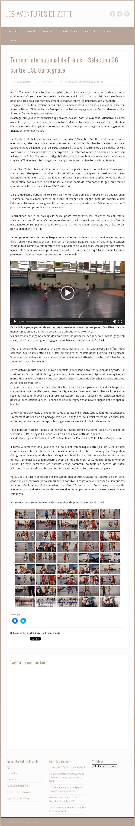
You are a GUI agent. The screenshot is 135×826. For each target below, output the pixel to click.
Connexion (12, 779)
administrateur (24, 81)
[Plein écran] (120, 321)
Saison (30, 31)
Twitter (120, 14)
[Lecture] (15, 321)
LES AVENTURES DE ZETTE (39, 13)
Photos (90, 31)
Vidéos (107, 31)
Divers (12, 40)
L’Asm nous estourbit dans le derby (67, 807)
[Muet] (114, 321)
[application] (67, 293)
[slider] (64, 321)
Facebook (112, 14)
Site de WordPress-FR (18, 798)
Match (47, 31)
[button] (67, 293)
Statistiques (68, 31)
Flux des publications (17, 785)
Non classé (83, 81)
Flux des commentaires (19, 792)
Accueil (13, 31)
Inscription (12, 773)
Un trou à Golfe (57, 767)
